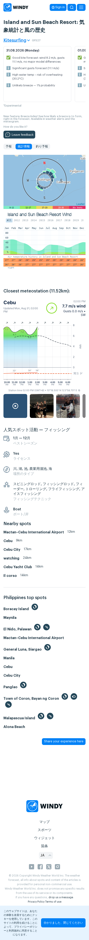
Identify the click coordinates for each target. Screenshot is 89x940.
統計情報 (24, 146)
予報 (9, 146)
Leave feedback (22, 134)
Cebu (9, 302)
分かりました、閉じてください (63, 922)
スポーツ (44, 830)
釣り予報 (42, 146)
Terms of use (53, 901)
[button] (66, 308)
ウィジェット (44, 838)
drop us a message (61, 897)
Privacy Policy (36, 901)
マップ (44, 822)
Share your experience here (63, 741)
